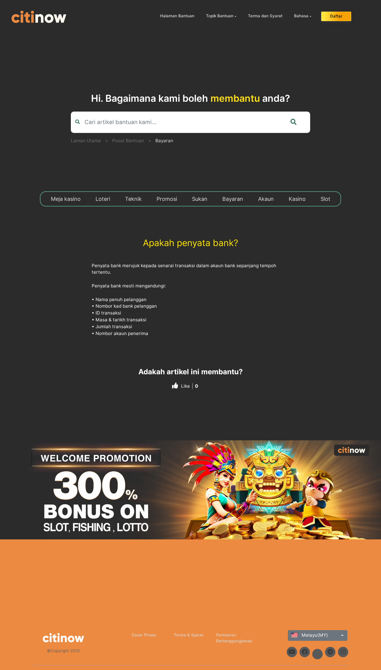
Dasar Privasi (144, 635)
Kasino (297, 199)
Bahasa (301, 15)
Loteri (103, 199)
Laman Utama (86, 140)
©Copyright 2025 (63, 650)
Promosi (167, 199)
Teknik (133, 199)
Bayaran (164, 140)
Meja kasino (66, 199)
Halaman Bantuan (177, 15)
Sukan (199, 199)
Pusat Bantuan (128, 140)
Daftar (336, 16)
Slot (325, 199)
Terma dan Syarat (265, 15)
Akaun (266, 199)
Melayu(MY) (314, 635)
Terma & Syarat (188, 635)
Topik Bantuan (219, 15)
